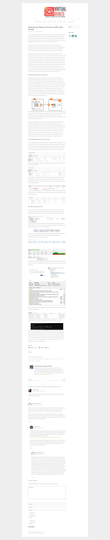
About (40, 21)
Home (36, 21)
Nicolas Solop (35, 389)
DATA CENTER (70, 21)
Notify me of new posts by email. (32, 522)
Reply (29, 398)
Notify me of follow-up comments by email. (32, 515)
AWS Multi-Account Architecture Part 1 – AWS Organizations (35, 380)
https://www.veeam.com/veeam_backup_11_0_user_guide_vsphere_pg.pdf (45, 437)
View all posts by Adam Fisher (45, 374)
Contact (44, 21)
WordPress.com (42, 533)
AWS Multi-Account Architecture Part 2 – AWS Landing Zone (57, 380)
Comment (31, 488)
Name (30, 504)
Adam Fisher (39, 31)
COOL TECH (59, 21)
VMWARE (50, 21)
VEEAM (54, 21)
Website (31, 510)
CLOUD (64, 21)
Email (30, 507)
